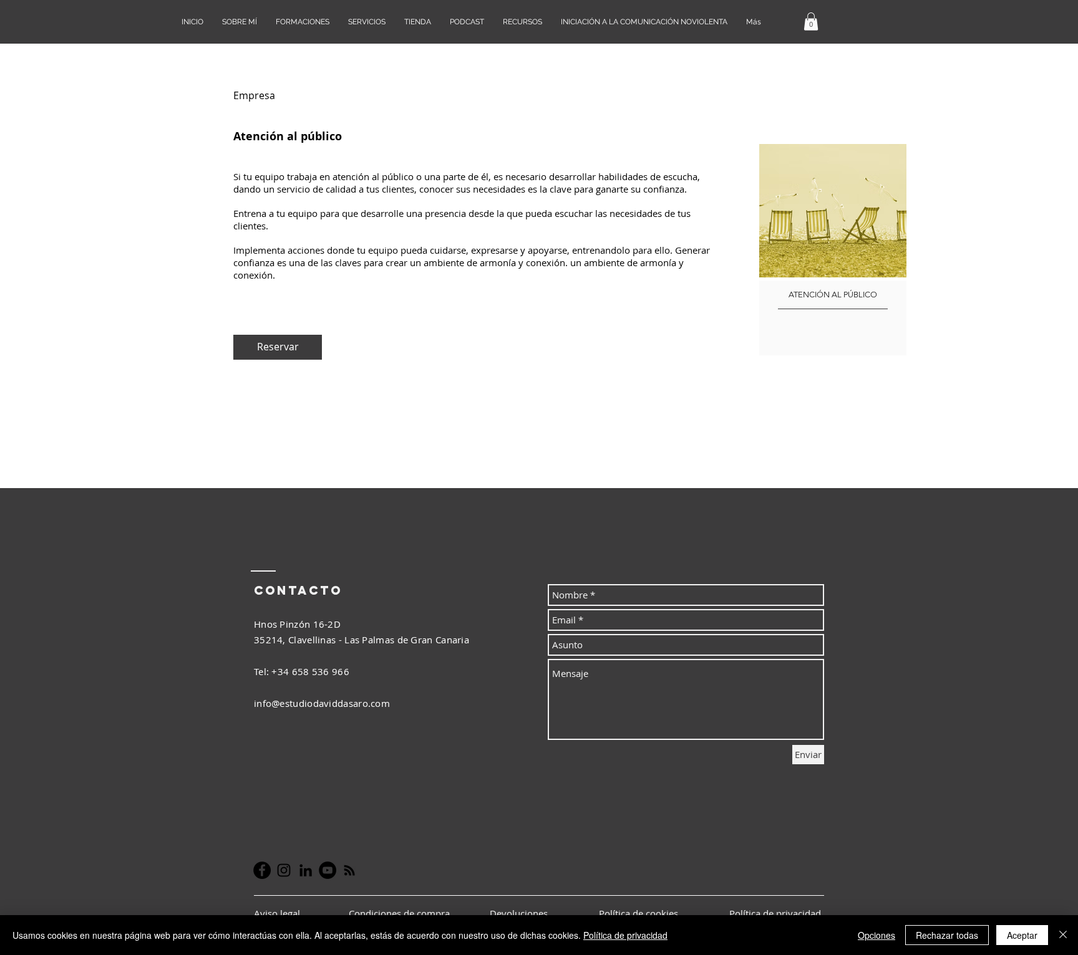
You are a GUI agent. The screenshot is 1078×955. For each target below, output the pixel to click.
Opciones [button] (876, 935)
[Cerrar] (1063, 935)
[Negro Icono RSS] (349, 870)
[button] (811, 21)
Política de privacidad (625, 935)
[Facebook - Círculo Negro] (262, 870)
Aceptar (1022, 935)
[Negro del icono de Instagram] (284, 870)
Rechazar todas (947, 935)
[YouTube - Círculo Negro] (327, 870)
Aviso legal (278, 913)
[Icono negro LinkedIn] (305, 870)
